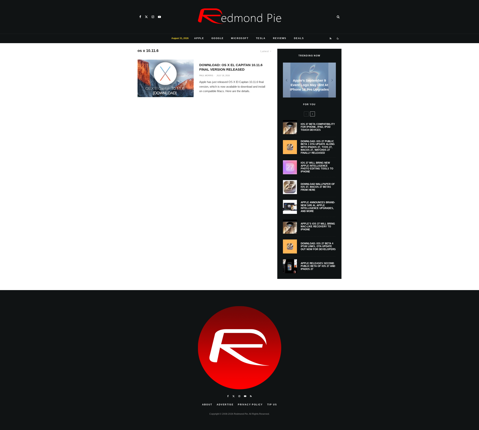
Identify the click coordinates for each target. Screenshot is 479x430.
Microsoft (239, 38)
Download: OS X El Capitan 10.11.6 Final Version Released (231, 67)
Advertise (225, 404)
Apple (199, 38)
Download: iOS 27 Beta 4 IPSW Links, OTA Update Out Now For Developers (318, 246)
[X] (146, 16)
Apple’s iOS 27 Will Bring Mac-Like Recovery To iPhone (318, 226)
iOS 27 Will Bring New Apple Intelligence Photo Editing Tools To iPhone (317, 167)
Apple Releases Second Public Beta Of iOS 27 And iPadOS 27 (318, 266)
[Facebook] (140, 16)
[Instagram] (153, 16)
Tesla (261, 38)
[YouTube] (159, 16)
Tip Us (272, 404)
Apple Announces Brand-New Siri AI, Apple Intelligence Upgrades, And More (318, 207)
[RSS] (330, 38)
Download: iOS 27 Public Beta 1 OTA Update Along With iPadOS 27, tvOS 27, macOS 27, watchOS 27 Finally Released (318, 147)
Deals (299, 38)
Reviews (279, 38)
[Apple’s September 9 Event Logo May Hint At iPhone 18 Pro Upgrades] (309, 80)
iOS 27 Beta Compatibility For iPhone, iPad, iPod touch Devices (318, 127)
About (207, 404)
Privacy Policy (250, 404)
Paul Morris (206, 75)
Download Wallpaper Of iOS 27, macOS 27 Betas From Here (318, 187)
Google (217, 38)
